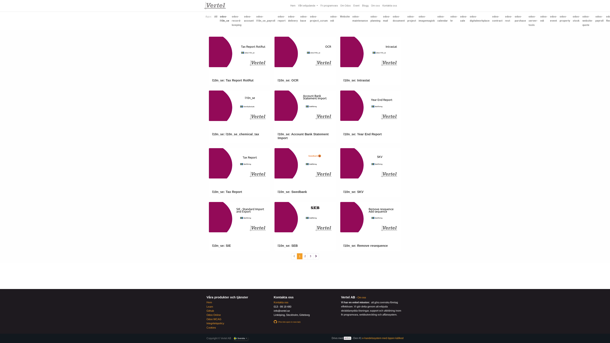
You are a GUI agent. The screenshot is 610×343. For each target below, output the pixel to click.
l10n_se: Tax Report (227, 192)
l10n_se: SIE (221, 245)
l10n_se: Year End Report (362, 134)
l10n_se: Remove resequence (365, 245)
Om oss (361, 297)
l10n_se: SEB (288, 245)
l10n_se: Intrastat (356, 80)
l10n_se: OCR (288, 80)
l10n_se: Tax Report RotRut (233, 80)
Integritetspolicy (215, 323)
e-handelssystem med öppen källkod (382, 338)
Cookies (211, 327)
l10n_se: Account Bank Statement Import (303, 136)
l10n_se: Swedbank (292, 192)
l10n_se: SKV (353, 192)
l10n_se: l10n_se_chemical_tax (235, 134)
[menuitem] (293, 5)
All (215, 16)
